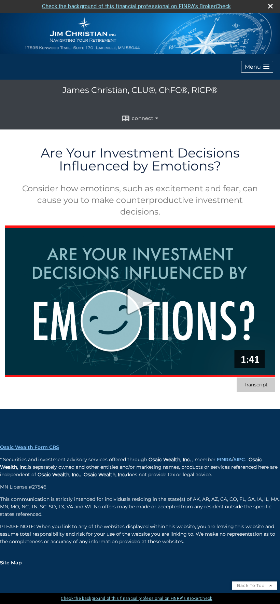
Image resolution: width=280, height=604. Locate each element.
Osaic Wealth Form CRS (29, 447)
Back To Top (251, 585)
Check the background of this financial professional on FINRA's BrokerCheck (136, 6)
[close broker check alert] (270, 6)
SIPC (239, 459)
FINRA (224, 459)
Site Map (11, 563)
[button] (257, 67)
